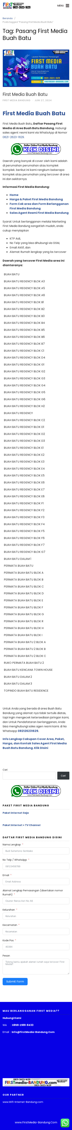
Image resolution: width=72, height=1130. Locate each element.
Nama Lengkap (12, 844)
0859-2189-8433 (22, 1025)
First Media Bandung (16, 100)
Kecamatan (10, 925)
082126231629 (28, 731)
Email (6, 875)
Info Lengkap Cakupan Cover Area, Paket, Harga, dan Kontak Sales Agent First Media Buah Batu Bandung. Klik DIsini (35, 743)
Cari (5, 769)
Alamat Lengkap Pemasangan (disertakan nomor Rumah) (33, 892)
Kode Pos (8, 940)
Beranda (8, 18)
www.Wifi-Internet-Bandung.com (23, 1102)
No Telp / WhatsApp (15, 860)
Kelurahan (9, 909)
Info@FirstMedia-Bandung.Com (33, 1032)
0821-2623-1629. (13, 137)
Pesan (6, 955)
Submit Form (15, 981)
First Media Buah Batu (25, 94)
